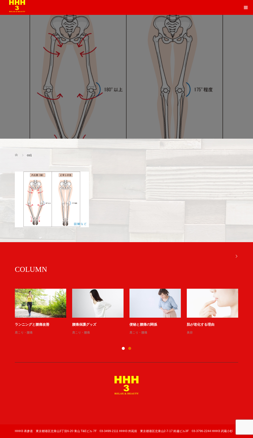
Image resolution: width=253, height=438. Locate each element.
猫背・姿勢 (22, 332)
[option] (129, 312)
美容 (75, 332)
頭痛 (132, 332)
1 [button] (123, 348)
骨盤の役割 (195, 324)
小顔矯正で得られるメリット (94, 324)
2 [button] (129, 348)
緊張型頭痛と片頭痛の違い (150, 324)
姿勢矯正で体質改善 (30, 324)
